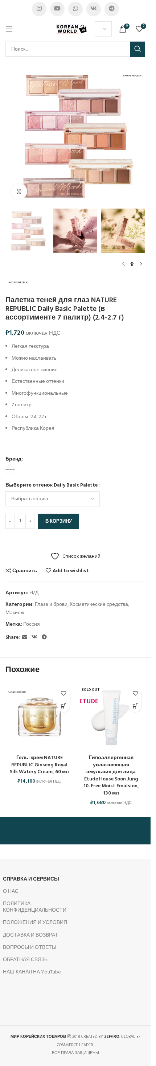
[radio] (10, 469)
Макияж (14, 613)
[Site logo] (71, 29)
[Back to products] (132, 264)
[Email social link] (24, 637)
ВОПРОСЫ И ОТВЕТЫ (29, 947)
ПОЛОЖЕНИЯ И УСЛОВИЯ (35, 923)
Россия (31, 624)
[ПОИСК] (137, 49)
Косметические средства (99, 604)
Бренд (13, 459)
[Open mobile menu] (9, 29)
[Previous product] (123, 264)
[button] (63, 705)
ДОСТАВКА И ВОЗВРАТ (30, 935)
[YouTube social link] (57, 9)
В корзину (58, 521)
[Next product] (140, 264)
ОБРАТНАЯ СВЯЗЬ (25, 960)
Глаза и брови (51, 604)
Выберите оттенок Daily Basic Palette (51, 485)
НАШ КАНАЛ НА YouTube (32, 972)
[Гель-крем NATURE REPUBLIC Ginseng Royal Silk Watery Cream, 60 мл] (39, 717)
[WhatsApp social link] (75, 9)
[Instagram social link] (39, 9)
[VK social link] (93, 9)
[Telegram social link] (111, 9)
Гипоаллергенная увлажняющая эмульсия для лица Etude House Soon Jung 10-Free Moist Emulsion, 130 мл (111, 775)
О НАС (11, 891)
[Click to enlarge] (19, 191)
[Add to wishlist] (63, 693)
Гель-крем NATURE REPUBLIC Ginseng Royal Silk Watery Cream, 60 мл (39, 765)
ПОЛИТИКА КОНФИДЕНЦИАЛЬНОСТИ (34, 907)
